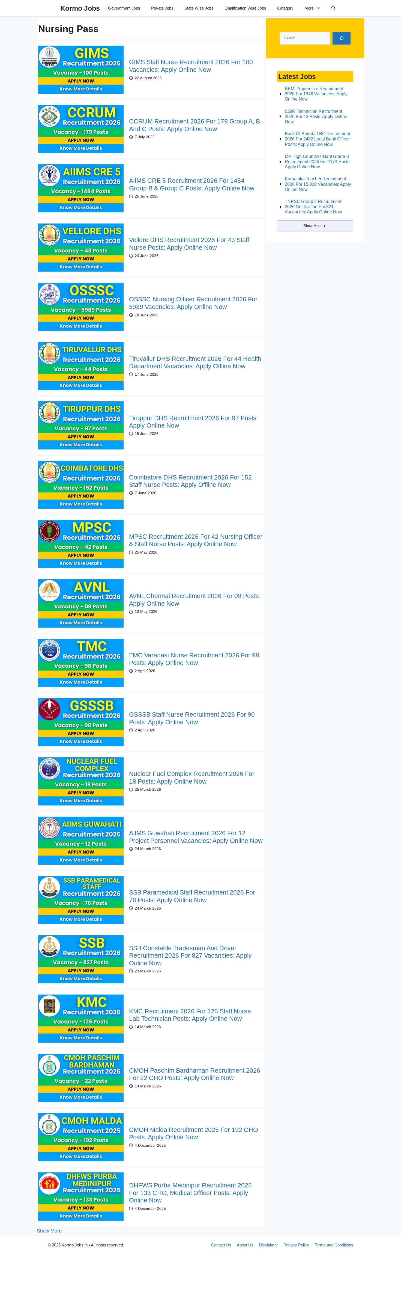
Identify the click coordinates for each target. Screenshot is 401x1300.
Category (285, 8)
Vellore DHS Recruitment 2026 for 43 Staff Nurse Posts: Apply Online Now (189, 243)
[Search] (342, 38)
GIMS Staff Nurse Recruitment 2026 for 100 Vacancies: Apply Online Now (191, 65)
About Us (245, 1245)
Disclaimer (268, 1245)
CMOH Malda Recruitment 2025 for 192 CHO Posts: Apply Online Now (193, 1133)
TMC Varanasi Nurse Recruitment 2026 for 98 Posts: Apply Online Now (194, 659)
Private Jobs (162, 8)
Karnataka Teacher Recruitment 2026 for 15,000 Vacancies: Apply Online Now (318, 184)
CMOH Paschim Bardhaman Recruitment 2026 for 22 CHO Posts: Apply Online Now (194, 1074)
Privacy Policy (296, 1245)
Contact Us (221, 1245)
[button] (333, 8)
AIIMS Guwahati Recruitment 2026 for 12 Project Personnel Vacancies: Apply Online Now (196, 837)
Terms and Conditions (334, 1245)
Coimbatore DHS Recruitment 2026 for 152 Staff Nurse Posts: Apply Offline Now (190, 481)
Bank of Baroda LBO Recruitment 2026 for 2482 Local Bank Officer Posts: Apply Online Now (317, 138)
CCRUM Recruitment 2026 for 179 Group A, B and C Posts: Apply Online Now (194, 125)
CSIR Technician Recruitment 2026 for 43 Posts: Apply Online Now (316, 116)
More (309, 8)
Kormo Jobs (80, 8)
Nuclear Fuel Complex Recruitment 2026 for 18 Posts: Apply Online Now (192, 777)
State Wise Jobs (199, 8)
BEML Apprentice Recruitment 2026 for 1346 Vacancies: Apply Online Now (316, 93)
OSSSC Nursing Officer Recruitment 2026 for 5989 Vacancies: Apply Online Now (193, 303)
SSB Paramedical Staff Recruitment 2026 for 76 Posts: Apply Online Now (192, 896)
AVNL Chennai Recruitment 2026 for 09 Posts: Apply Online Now (195, 599)
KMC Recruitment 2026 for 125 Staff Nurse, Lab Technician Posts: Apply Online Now (191, 1015)
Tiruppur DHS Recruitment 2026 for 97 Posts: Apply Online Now (193, 421)
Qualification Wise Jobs (245, 8)
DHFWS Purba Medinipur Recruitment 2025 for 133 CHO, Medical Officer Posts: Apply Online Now (190, 1193)
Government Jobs (124, 8)
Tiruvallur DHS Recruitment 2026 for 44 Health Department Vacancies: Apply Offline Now (195, 362)
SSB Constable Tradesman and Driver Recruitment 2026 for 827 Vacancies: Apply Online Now (190, 956)
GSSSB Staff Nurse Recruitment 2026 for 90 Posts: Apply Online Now (192, 718)
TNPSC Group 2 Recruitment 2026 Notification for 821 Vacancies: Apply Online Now (313, 206)
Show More (49, 1231)
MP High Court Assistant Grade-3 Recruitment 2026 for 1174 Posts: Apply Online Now (318, 161)
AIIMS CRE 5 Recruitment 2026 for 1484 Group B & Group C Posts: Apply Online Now (192, 184)
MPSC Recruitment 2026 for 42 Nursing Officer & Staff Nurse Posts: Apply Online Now (195, 540)
